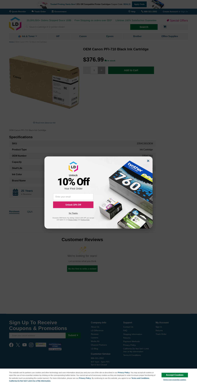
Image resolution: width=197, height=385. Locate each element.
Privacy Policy (124, 373)
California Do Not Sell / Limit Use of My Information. (30, 381)
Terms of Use (85, 219)
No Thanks (73, 213)
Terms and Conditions (140, 378)
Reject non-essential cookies (174, 380)
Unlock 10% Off (73, 204)
